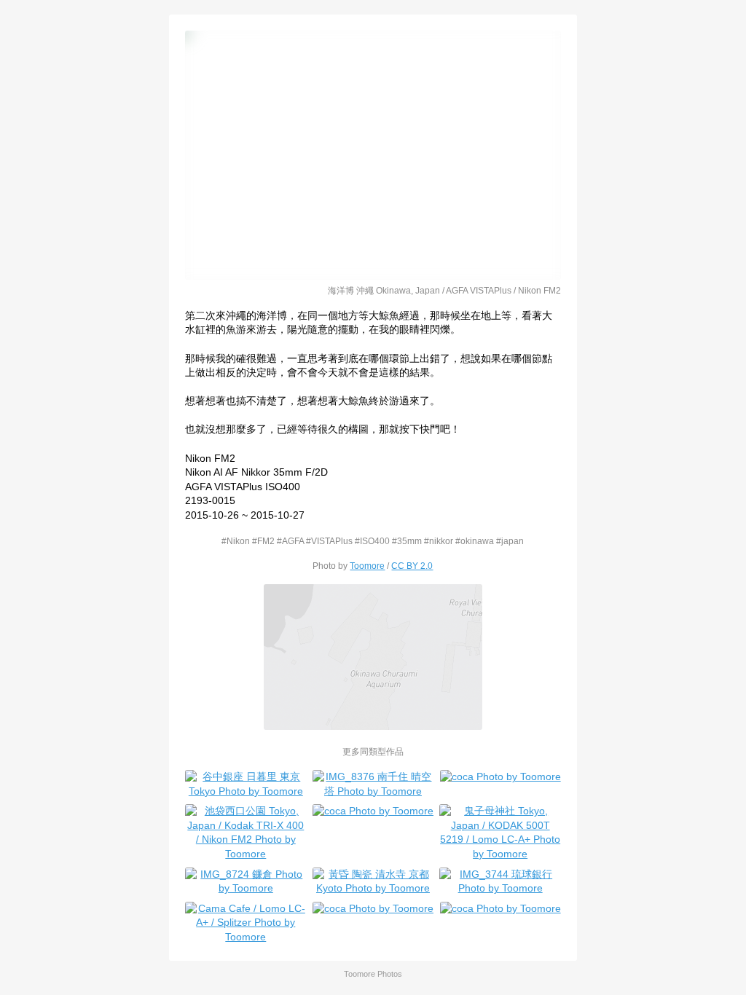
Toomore (367, 565)
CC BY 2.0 (412, 565)
